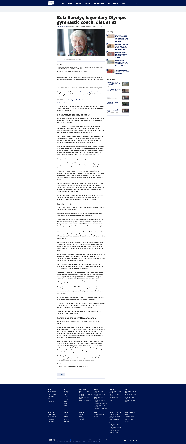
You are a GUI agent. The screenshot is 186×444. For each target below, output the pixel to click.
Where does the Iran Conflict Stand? (113, 96)
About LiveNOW (130, 412)
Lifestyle (65, 405)
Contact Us (127, 414)
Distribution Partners (129, 416)
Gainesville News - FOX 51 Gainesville (100, 401)
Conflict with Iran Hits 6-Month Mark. (112, 103)
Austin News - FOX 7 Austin (100, 408)
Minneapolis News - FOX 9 (115, 397)
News (65, 389)
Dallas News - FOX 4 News (100, 403)
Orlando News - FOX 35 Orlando (99, 395)
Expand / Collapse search (137, 3)
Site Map (127, 421)
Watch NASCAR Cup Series (115, 421)
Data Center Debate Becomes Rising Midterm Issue (114, 90)
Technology (81, 418)
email (136, 440)
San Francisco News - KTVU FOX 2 (130, 398)
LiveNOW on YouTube (53, 393)
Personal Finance (68, 418)
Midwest (112, 389)
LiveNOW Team (128, 418)
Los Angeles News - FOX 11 (130, 395)
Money (66, 412)
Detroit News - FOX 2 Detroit (114, 395)
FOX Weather (51, 396)
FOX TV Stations (71, 26)
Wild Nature (81, 419)
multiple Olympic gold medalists (88, 92)
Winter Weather (52, 414)
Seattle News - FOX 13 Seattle (130, 401)
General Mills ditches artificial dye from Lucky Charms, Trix (122, 71)
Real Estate (66, 421)
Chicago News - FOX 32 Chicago (115, 391)
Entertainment (67, 407)
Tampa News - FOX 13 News (99, 398)
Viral (95, 412)
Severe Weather (52, 416)
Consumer (66, 419)
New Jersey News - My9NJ (85, 400)
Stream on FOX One (115, 412)
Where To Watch (52, 391)
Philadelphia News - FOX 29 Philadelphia (85, 395)
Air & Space (81, 414)
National (66, 393)
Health (65, 403)
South (96, 389)
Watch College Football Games (114, 416)
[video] (125, 84)
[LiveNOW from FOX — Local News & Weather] (53, 3)
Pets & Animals (97, 418)
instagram (131, 440)
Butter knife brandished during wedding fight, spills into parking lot (113, 83)
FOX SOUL (50, 400)
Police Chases (67, 400)
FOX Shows (51, 401)
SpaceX (80, 416)
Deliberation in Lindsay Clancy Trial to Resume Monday (112, 110)
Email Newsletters (129, 419)
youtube (125, 440)
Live (49, 389)
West (126, 389)
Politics (65, 396)
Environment (51, 419)
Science (81, 412)
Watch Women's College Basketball (115, 428)
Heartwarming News (99, 414)
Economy (66, 414)
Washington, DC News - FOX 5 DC (84, 398)
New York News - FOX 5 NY (84, 391)
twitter (134, 440)
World (65, 394)
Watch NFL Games (113, 414)
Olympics (78, 26)
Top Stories (66, 391)
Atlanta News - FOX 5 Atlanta (99, 391)
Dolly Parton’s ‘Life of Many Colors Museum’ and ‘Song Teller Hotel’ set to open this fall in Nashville (121, 38)
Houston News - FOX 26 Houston (100, 405)
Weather (51, 412)
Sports (65, 401)
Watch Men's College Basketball (114, 425)
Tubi (49, 398)
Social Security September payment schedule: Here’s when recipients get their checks (121, 63)
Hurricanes (50, 418)
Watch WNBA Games (114, 430)
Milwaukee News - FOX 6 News (115, 399)
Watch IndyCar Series (114, 422)
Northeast (82, 389)
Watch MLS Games (114, 432)
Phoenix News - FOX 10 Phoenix (130, 391)
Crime (65, 398)
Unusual (96, 416)
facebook (128, 440)
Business (66, 416)
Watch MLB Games (114, 419)
